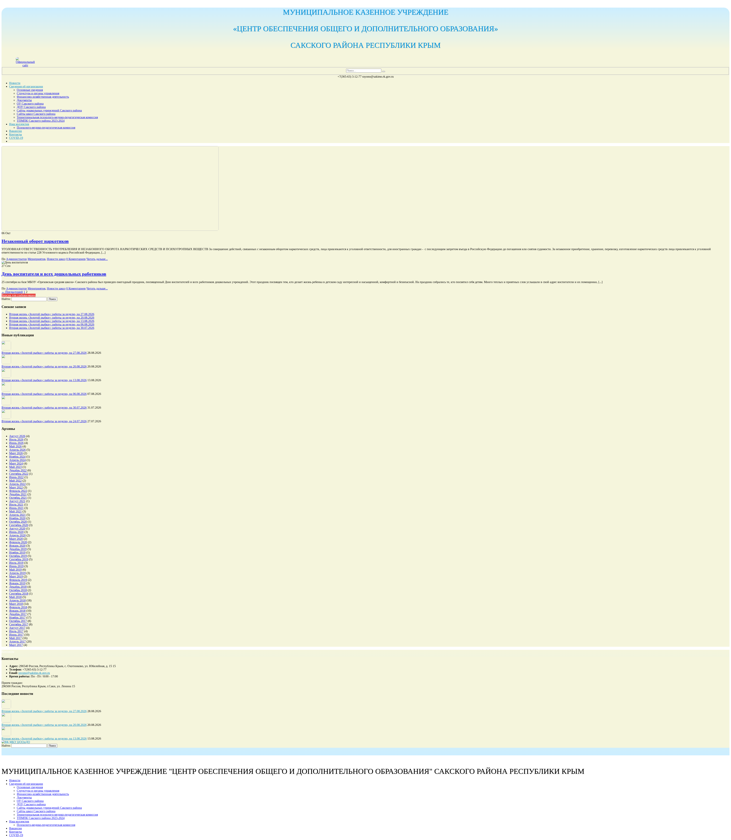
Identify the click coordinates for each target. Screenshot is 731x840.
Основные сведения (30, 89)
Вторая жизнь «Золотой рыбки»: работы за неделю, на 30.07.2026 (51, 327)
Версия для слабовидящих (19, 295)
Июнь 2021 (16, 508)
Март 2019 (16, 576)
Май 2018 (15, 597)
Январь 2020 (17, 545)
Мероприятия (36, 259)
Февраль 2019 (18, 579)
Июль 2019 (16, 562)
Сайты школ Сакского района (36, 113)
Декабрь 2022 (18, 470)
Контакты (15, 134)
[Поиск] (383, 71)
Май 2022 (15, 480)
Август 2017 (17, 627)
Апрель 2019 (17, 573)
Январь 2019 (17, 583)
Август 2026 (17, 436)
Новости (14, 83)
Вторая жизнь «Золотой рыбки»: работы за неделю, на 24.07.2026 (44, 421)
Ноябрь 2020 (17, 518)
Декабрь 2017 (18, 614)
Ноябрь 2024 (17, 456)
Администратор (16, 259)
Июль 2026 (16, 439)
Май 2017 (15, 638)
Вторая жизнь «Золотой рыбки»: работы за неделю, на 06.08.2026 (51, 324)
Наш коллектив (19, 124)
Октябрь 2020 (18, 521)
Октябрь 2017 (18, 621)
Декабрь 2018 (18, 586)
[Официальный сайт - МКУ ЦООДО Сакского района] (25, 65)
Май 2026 (15, 446)
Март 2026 (16, 453)
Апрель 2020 (17, 535)
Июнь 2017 (16, 634)
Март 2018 (16, 603)
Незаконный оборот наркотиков (35, 241)
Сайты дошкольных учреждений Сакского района (49, 110)
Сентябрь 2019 (18, 559)
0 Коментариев (76, 259)
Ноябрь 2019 (17, 552)
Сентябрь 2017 (18, 624)
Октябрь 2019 (18, 556)
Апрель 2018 (17, 600)
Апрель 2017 (17, 641)
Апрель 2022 (17, 484)
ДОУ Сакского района (31, 107)
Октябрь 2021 (18, 497)
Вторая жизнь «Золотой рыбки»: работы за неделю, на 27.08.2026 (51, 314)
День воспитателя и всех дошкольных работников (54, 273)
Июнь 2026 (16, 443)
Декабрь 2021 (18, 494)
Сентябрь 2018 (18, 593)
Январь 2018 (17, 610)
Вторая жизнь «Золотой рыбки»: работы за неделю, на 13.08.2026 (51, 321)
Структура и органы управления (38, 93)
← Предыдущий (12, 292)
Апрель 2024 (17, 460)
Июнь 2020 (16, 532)
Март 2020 (16, 538)
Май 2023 (15, 467)
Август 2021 (17, 501)
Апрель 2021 (17, 514)
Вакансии (15, 131)
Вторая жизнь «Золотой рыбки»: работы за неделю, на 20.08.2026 (51, 317)
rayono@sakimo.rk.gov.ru (34, 673)
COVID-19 (16, 137)
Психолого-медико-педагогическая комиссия (46, 127)
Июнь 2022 (16, 477)
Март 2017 (16, 645)
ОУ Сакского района (30, 103)
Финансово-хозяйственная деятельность (43, 96)
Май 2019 (15, 569)
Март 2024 (16, 463)
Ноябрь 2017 (17, 617)
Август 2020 (17, 528)
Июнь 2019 (16, 566)
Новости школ (56, 259)
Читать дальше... (97, 259)
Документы (24, 100)
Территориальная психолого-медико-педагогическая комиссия (57, 117)
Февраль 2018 (18, 607)
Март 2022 (16, 487)
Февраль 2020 (18, 542)
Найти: (6, 299)
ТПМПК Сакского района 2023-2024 (41, 120)
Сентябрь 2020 (18, 525)
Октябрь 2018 (18, 590)
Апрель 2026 (17, 449)
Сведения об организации (26, 86)
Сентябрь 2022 (18, 473)
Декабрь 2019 (18, 549)
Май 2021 (15, 511)
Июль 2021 (16, 504)
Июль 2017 (16, 631)
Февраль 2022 (18, 490)
